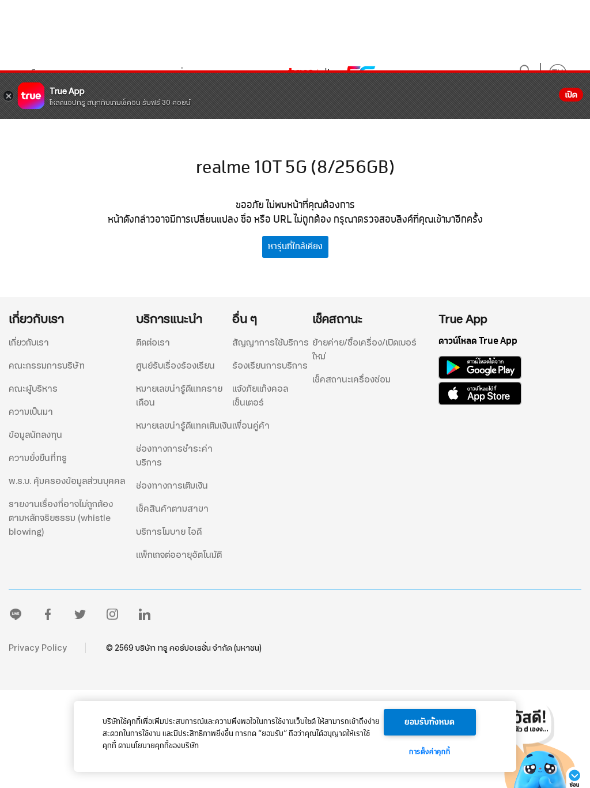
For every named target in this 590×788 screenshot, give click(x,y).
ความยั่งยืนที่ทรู (38, 458)
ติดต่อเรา (153, 342)
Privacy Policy (38, 647)
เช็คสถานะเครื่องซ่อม (351, 379)
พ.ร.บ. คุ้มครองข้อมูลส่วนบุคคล (67, 481)
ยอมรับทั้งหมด (429, 722)
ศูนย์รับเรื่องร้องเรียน (175, 365)
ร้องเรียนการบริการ (270, 365)
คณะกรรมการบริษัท (47, 365)
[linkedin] (144, 617)
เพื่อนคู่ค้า (251, 425)
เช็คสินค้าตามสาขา (172, 508)
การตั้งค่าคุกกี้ (429, 752)
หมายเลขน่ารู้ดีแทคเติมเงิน (184, 425)
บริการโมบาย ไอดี (169, 532)
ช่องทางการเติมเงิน (172, 485)
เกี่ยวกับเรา (29, 342)
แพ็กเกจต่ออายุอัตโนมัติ (179, 555)
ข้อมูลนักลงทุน (35, 435)
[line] (15, 617)
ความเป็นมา (31, 412)
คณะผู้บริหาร (33, 388)
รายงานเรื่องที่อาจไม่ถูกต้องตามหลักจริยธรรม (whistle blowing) (61, 518)
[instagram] (112, 617)
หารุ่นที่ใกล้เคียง (295, 246)
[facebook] (48, 617)
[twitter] (80, 617)
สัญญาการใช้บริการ (270, 342)
